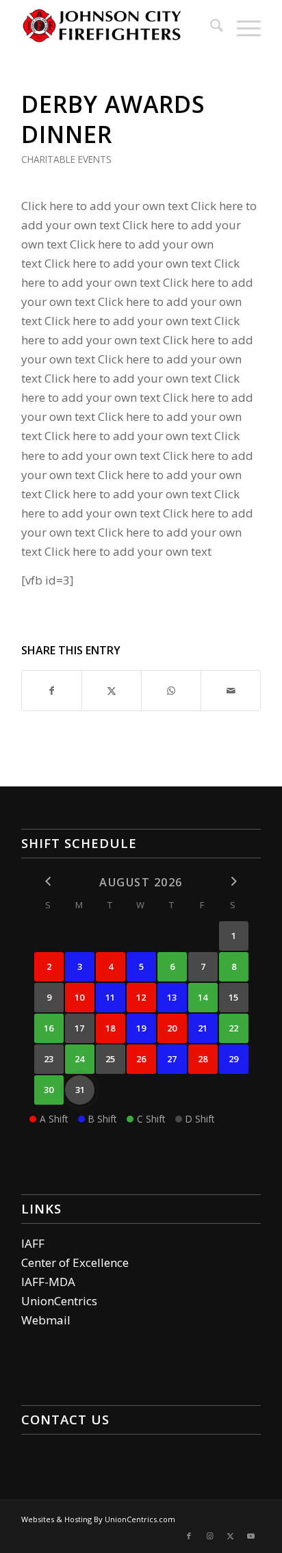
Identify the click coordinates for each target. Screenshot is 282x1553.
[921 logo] (117, 27)
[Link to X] (230, 1536)
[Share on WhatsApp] (171, 690)
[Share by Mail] (230, 690)
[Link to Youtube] (250, 1536)
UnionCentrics (59, 1301)
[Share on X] (111, 690)
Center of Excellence (75, 1262)
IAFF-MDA (48, 1281)
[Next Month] (233, 881)
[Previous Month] (49, 881)
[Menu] (242, 27)
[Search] (209, 27)
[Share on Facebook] (51, 690)
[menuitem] (209, 27)
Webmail (45, 1320)
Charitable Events (66, 159)
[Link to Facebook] (189, 1536)
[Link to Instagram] (209, 1536)
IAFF (32, 1243)
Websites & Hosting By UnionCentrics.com (98, 1519)
